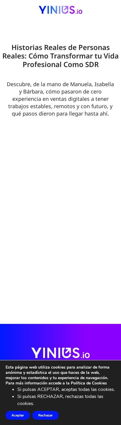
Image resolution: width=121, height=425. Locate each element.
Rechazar (45, 415)
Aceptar (17, 415)
